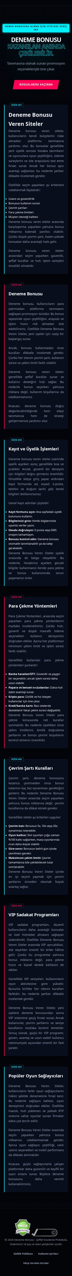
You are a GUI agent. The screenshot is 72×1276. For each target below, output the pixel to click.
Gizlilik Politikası (23, 1253)
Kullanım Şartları (48, 1253)
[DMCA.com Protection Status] (23, 1235)
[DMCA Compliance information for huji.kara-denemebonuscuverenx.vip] (44, 1235)
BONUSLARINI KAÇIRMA (36, 84)
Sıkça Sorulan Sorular (36, 1263)
